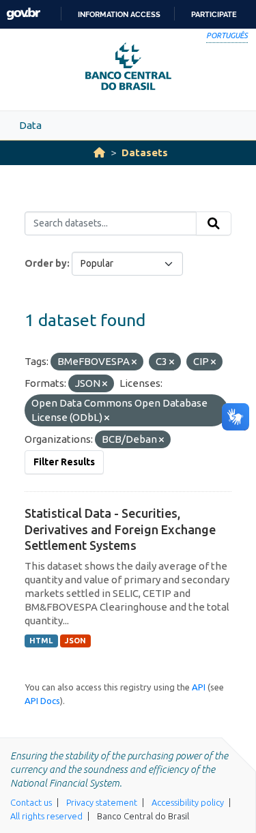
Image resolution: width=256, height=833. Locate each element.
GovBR (23, 14)
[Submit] (213, 223)
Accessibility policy (188, 802)
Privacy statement (101, 802)
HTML (41, 641)
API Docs (42, 700)
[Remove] (134, 362)
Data (30, 125)
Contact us (31, 802)
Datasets (145, 152)
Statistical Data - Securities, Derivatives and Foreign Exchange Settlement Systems (120, 529)
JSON (75, 641)
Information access (119, 14)
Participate (214, 14)
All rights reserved (46, 816)
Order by (46, 263)
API (198, 687)
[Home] (99, 152)
